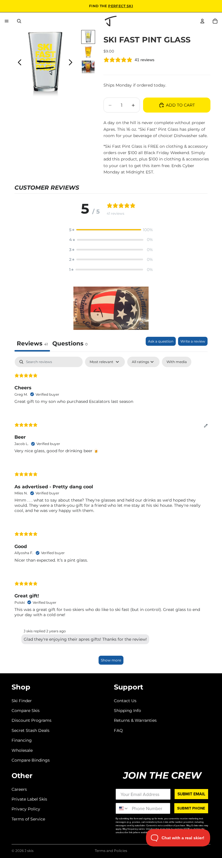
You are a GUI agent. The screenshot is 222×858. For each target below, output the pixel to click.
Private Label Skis (29, 799)
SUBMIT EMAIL (191, 794)
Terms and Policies (111, 850)
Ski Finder (22, 700)
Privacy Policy (26, 809)
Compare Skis (26, 710)
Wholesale (22, 750)
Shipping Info (127, 710)
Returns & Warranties (135, 720)
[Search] (19, 21)
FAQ (118, 730)
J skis (29, 850)
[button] (111, 230)
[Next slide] (72, 63)
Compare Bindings (31, 760)
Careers (19, 789)
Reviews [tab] (32, 343)
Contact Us (125, 700)
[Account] (202, 21)
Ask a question (160, 341)
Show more (111, 660)
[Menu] (6, 21)
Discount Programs (31, 720)
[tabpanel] (111, 513)
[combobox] (122, 808)
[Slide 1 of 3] (88, 37)
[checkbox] (176, 362)
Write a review (192, 341)
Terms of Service (28, 819)
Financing (22, 740)
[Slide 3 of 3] (88, 67)
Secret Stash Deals (30, 730)
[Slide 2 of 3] (88, 52)
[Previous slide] (18, 63)
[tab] (70, 344)
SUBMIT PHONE (191, 808)
